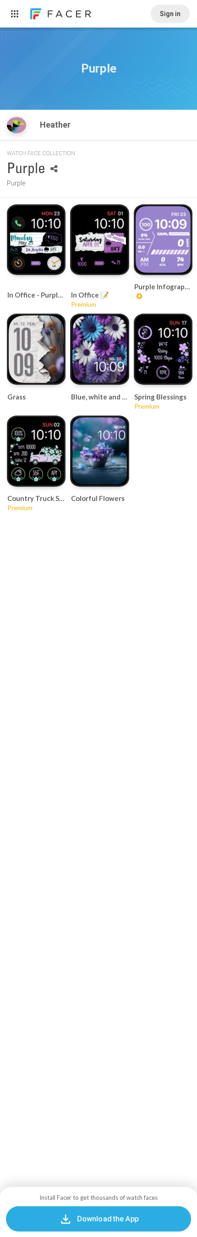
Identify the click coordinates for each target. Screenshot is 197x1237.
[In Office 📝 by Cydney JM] (99, 239)
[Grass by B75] (36, 349)
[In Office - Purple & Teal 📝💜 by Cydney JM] (36, 239)
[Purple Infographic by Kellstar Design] (163, 239)
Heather (56, 124)
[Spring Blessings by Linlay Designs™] (163, 348)
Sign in (170, 13)
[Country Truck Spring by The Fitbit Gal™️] (36, 450)
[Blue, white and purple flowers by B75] (99, 349)
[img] (16, 125)
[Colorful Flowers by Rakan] (99, 450)
